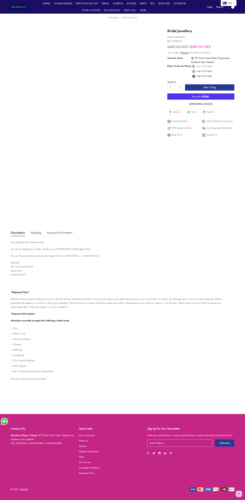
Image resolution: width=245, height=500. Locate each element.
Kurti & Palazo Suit (87, 3)
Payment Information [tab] (59, 232)
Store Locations (87, 435)
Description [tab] (18, 232)
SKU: (169, 41)
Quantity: (172, 82)
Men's (143, 3)
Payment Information (89, 451)
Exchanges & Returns (89, 468)
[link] (155, 40)
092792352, (22, 443)
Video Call (129, 10)
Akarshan (24, 489)
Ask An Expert (78, 218)
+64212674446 (36, 443)
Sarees (47, 3)
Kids (152, 3)
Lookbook (180, 3)
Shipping (184, 53)
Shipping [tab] (35, 232)
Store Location (91, 10)
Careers (83, 446)
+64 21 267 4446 (204, 66)
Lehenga (118, 3)
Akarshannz (179, 37)
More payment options (201, 104)
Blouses (131, 3)
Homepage (113, 17)
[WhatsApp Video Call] (4, 421)
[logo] (18, 7)
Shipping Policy (86, 473)
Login (210, 7)
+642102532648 (53, 443)
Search (219, 7)
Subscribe (224, 443)
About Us (83, 441)
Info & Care (84, 462)
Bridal (105, 3)
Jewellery (164, 3)
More (143, 10)
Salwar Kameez (63, 3)
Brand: (170, 37)
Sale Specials (112, 10)
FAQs (81, 457)
